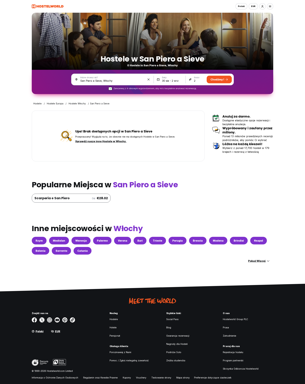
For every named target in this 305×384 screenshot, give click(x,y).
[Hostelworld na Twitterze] (41, 319)
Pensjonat (115, 335)
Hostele (114, 319)
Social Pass (172, 319)
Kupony (127, 377)
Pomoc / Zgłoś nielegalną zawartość (129, 360)
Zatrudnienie (229, 335)
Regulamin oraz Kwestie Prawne (100, 377)
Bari (140, 240)
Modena (218, 240)
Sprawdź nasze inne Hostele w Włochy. (100, 141)
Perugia (177, 240)
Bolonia (40, 250)
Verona (122, 240)
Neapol (258, 240)
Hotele (113, 327)
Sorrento (61, 250)
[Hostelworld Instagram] (49, 319)
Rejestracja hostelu (233, 352)
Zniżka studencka (175, 360)
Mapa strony (183, 377)
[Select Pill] (262, 6)
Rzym (39, 240)
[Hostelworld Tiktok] (72, 319)
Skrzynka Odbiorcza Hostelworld (240, 368)
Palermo (102, 240)
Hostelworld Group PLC (235, 319)
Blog (168, 327)
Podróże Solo (173, 352)
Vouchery (141, 377)
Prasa (226, 327)
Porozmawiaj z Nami (120, 352)
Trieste (157, 240)
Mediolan (59, 240)
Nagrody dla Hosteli (177, 344)
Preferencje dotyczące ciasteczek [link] (212, 377)
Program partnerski (233, 360)
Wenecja (81, 240)
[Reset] (148, 79)
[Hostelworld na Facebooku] (34, 319)
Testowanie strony (161, 377)
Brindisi (239, 240)
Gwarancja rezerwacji (177, 335)
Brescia (198, 240)
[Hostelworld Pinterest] (64, 319)
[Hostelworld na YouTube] (57, 319)
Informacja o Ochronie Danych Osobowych (55, 377)
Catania (82, 250)
